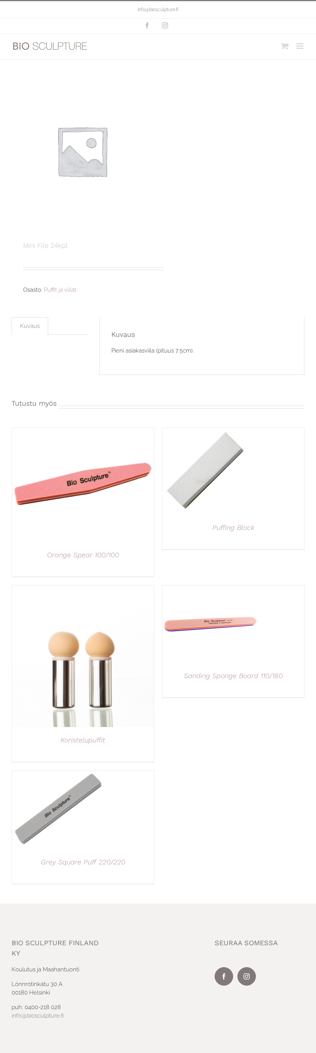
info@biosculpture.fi (158, 9)
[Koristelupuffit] (83, 589)
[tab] (30, 326)
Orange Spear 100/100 (83, 555)
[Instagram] (246, 976)
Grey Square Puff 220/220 (83, 862)
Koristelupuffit (83, 740)
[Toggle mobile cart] (285, 46)
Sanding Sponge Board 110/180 (233, 676)
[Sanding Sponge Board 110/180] (210, 589)
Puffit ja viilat (60, 289)
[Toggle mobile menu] (300, 46)
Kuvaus (30, 326)
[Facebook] (224, 976)
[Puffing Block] (205, 432)
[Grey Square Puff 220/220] (58, 774)
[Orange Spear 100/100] (83, 432)
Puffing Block (233, 527)
